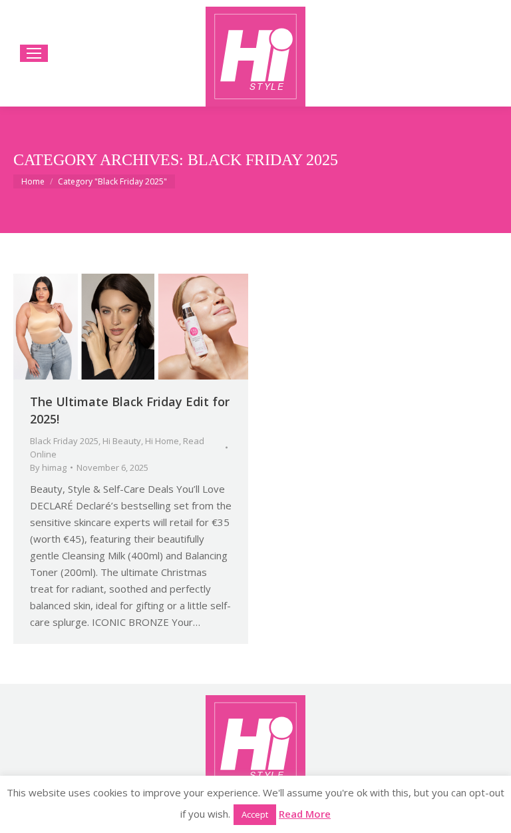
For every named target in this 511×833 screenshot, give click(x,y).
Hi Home (162, 441)
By (48, 467)
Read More (305, 813)
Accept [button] (255, 814)
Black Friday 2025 (64, 441)
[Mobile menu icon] (34, 53)
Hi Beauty (121, 441)
